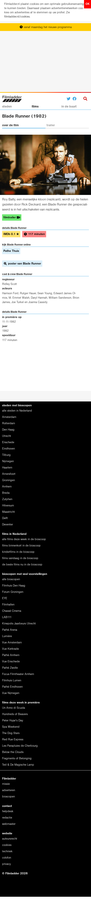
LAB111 (7, 617)
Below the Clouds (12, 752)
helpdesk (7, 811)
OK (87, 4)
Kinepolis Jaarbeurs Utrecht (19, 624)
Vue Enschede (11, 661)
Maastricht (8, 512)
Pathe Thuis (11, 251)
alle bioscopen (11, 579)
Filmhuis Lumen (11, 680)
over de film (10, 125)
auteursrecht (9, 839)
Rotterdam (8, 423)
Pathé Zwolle (10, 668)
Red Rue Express (12, 739)
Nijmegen (8, 461)
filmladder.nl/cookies (17, 17)
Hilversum (8, 506)
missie (6, 784)
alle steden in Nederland (17, 411)
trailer (51, 125)
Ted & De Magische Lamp (18, 765)
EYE (4, 598)
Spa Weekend (10, 727)
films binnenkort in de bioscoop (21, 546)
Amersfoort (8, 474)
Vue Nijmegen (10, 693)
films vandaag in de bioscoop (20, 558)
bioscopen (8, 797)
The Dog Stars (10, 733)
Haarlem (7, 468)
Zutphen (7, 499)
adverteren (8, 790)
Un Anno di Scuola (13, 708)
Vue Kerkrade (10, 649)
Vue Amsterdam (12, 642)
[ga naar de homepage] (12, 98)
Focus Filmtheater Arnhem (18, 674)
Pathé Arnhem (10, 655)
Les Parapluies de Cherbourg (20, 746)
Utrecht (6, 436)
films (35, 106)
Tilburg (6, 455)
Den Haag (8, 430)
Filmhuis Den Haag (13, 586)
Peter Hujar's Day (12, 720)
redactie (7, 818)
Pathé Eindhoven (12, 687)
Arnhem (7, 487)
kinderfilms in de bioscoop (18, 552)
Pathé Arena (9, 630)
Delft (5, 518)
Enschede (8, 442)
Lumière (7, 636)
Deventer (7, 524)
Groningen (8, 480)
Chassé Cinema (11, 611)
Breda (6, 493)
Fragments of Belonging (17, 758)
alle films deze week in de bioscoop (24, 539)
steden (7, 106)
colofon (6, 858)
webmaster (8, 824)
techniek (7, 851)
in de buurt (69, 106)
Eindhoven (8, 449)
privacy (6, 864)
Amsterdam (9, 417)
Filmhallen (8, 605)
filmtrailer (10, 217)
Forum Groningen (12, 592)
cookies (6, 845)
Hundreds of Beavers (15, 714)
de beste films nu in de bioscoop (22, 565)
